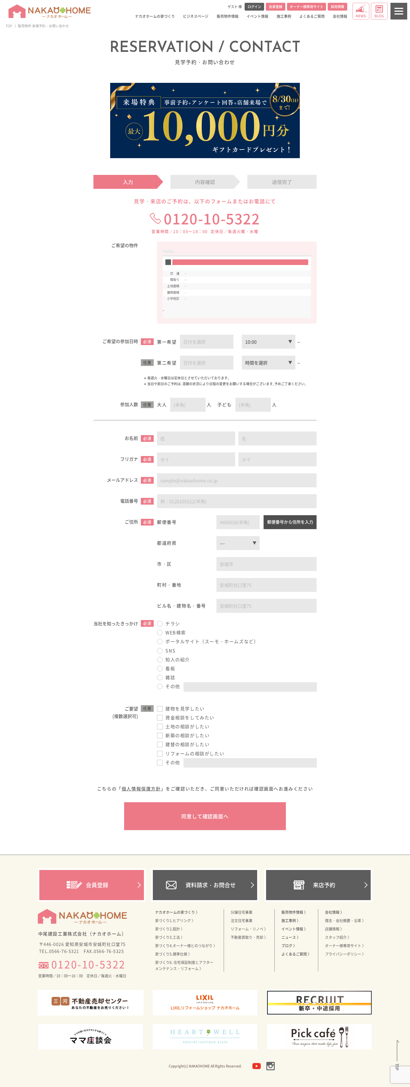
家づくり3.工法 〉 (169, 937)
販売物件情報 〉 (294, 912)
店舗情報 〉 (334, 928)
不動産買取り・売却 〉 (249, 937)
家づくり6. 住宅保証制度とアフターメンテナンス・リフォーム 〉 (184, 965)
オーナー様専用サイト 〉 (345, 945)
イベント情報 (257, 16)
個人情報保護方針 (141, 788)
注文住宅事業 (241, 920)
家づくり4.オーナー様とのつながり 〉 (186, 945)
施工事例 (284, 16)
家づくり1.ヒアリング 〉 (175, 920)
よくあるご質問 (312, 16)
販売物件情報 (227, 16)
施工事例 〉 (290, 920)
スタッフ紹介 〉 (338, 937)
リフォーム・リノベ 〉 (249, 928)
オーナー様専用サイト (306, 6)
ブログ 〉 (289, 945)
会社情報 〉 (334, 912)
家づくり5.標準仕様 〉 (173, 953)
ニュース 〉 (290, 937)
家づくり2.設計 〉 (169, 928)
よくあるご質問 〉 (296, 953)
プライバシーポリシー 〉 (345, 953)
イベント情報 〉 (294, 928)
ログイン (254, 6)
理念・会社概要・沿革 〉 (345, 920)
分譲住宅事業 (241, 912)
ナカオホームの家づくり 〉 (177, 912)
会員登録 (275, 6)
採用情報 (337, 6)
